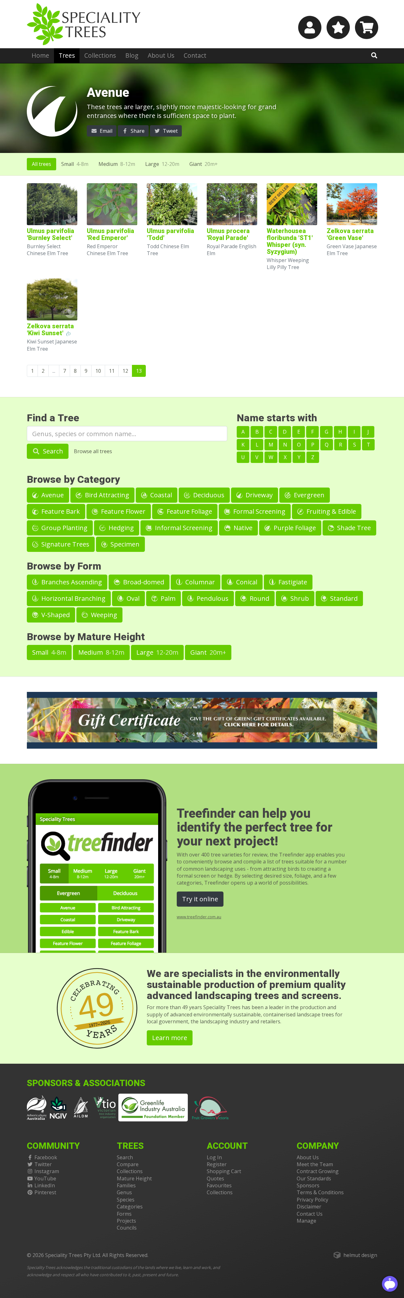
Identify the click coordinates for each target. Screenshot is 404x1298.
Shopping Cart (224, 1171)
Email (105, 130)
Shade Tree (353, 527)
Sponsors (308, 1185)
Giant (203, 164)
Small (74, 164)
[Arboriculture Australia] (36, 1106)
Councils (127, 1227)
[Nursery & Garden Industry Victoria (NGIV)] (58, 1106)
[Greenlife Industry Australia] (153, 1107)
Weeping (103, 615)
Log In (214, 1157)
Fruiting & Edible (330, 511)
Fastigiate (292, 582)
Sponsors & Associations (86, 1083)
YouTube (45, 1178)
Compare (128, 1164)
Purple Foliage (294, 527)
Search (52, 451)
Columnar (199, 582)
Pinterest (45, 1192)
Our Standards (314, 1178)
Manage (306, 1220)
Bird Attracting (106, 495)
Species (125, 1199)
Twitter (43, 1164)
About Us (161, 55)
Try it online (200, 899)
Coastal (160, 495)
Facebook (45, 1157)
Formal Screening (258, 511)
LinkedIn (44, 1185)
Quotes (215, 1178)
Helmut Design (360, 1255)
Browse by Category (73, 479)
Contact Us (310, 1213)
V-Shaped (55, 615)
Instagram (46, 1171)
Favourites (219, 1185)
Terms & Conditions (320, 1192)
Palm (167, 598)
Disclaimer (309, 1206)
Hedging (120, 527)
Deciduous (208, 495)
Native (242, 527)
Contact (195, 55)
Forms (124, 1213)
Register (217, 1164)
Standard (343, 598)
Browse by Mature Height (86, 636)
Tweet (170, 130)
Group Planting (63, 527)
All (41, 164)
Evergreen (308, 495)
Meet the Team (315, 1164)
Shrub (299, 598)
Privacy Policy (312, 1199)
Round (258, 598)
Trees (67, 55)
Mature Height (134, 1178)
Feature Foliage (188, 511)
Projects (126, 1220)
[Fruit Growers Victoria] (210, 1106)
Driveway (258, 495)
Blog (131, 55)
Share (137, 130)
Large (162, 164)
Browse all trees (93, 451)
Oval (132, 598)
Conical (246, 582)
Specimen (124, 544)
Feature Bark (60, 511)
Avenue (52, 495)
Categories (130, 1206)
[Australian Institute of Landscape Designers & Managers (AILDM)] (81, 1106)
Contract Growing (318, 1171)
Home (40, 55)
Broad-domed (143, 582)
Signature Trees (64, 544)
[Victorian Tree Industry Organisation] (104, 1106)
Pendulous (212, 598)
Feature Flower (122, 511)
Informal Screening (182, 527)
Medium (116, 164)
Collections (100, 55)
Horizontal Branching (72, 598)
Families (126, 1185)
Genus (124, 1192)
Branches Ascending (71, 582)
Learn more (169, 1037)
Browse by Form (64, 566)
